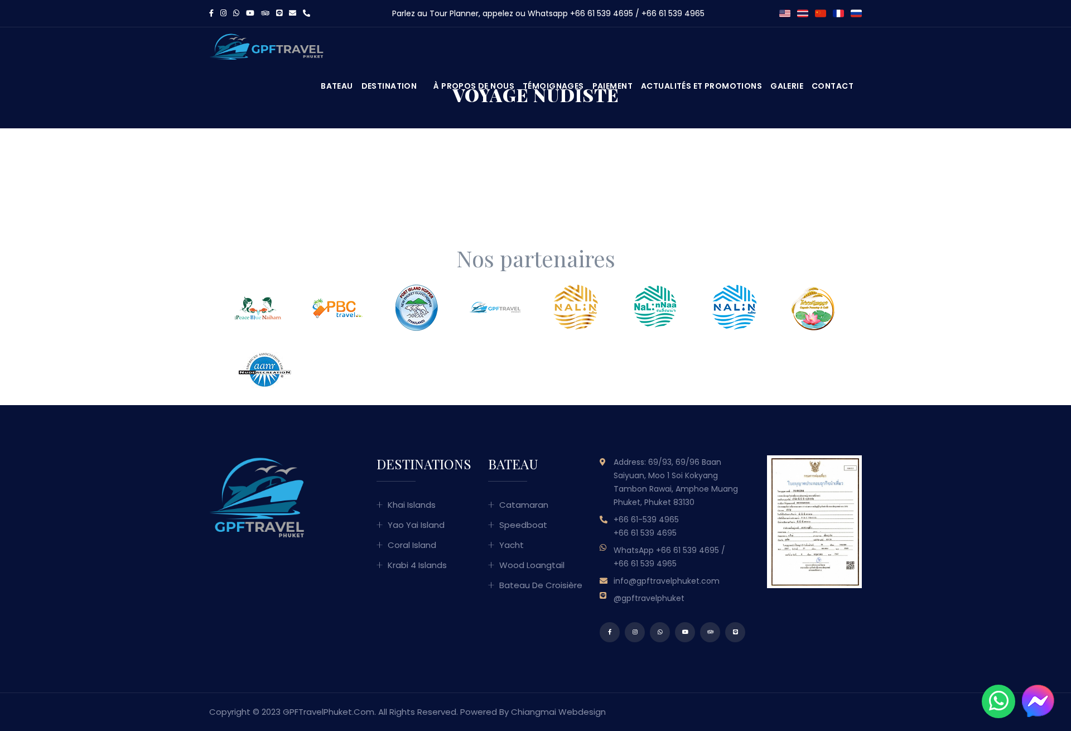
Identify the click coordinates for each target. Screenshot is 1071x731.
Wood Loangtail (532, 565)
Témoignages (553, 86)
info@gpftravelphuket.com (667, 580)
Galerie (786, 86)
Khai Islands (412, 505)
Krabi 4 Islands (417, 565)
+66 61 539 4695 (601, 13)
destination (389, 86)
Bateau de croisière (540, 585)
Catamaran (523, 505)
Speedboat (523, 525)
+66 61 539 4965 (673, 13)
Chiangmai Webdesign (558, 712)
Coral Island (412, 545)
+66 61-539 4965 (646, 519)
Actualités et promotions (701, 86)
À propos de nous (473, 86)
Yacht (511, 545)
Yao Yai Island (416, 525)
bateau (337, 86)
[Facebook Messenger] (1037, 700)
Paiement (612, 86)
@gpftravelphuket (649, 598)
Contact (832, 86)
